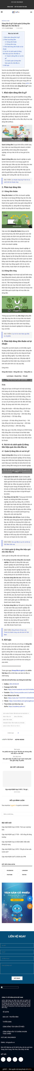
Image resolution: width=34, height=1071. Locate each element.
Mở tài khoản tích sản (21, 6)
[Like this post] (19, 733)
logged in (13, 805)
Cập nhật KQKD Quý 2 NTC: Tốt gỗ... (17, 789)
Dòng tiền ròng (18, 716)
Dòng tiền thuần (7, 719)
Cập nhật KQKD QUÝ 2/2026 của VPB (14, 857)
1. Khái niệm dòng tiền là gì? (11, 37)
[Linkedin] (15, 4)
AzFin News (9, 28)
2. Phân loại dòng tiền (9, 39)
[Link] (21, 1059)
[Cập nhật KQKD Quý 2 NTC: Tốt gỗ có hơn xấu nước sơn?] (17, 779)
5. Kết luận (6, 65)
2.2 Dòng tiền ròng (10, 44)
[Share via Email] (26, 733)
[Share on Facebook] (21, 733)
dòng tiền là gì (7, 716)
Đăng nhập (10, 6)
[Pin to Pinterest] (24, 733)
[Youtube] (18, 4)
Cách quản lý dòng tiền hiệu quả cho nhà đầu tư (16, 713)
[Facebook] (13, 4)
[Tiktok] (20, 4)
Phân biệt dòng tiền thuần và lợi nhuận (13, 722)
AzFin (27, 83)
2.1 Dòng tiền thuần (11, 42)
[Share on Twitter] (23, 733)
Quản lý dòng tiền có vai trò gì (11, 726)
